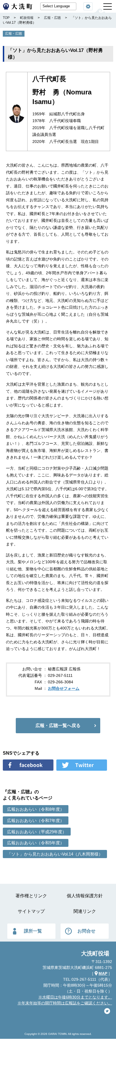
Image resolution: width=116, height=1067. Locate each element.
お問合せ (86, 931)
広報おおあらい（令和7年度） (35, 820)
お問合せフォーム (63, 688)
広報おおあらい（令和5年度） (35, 842)
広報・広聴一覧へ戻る (58, 725)
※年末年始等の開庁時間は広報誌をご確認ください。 (64, 1003)
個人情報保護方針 (85, 895)
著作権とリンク (31, 895)
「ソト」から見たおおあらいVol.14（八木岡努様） (55, 854)
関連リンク (84, 911)
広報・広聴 (13, 34)
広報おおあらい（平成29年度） (36, 831)
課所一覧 (33, 931)
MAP (103, 973)
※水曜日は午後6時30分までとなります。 (75, 997)
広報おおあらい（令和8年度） (35, 809)
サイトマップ (31, 911)
